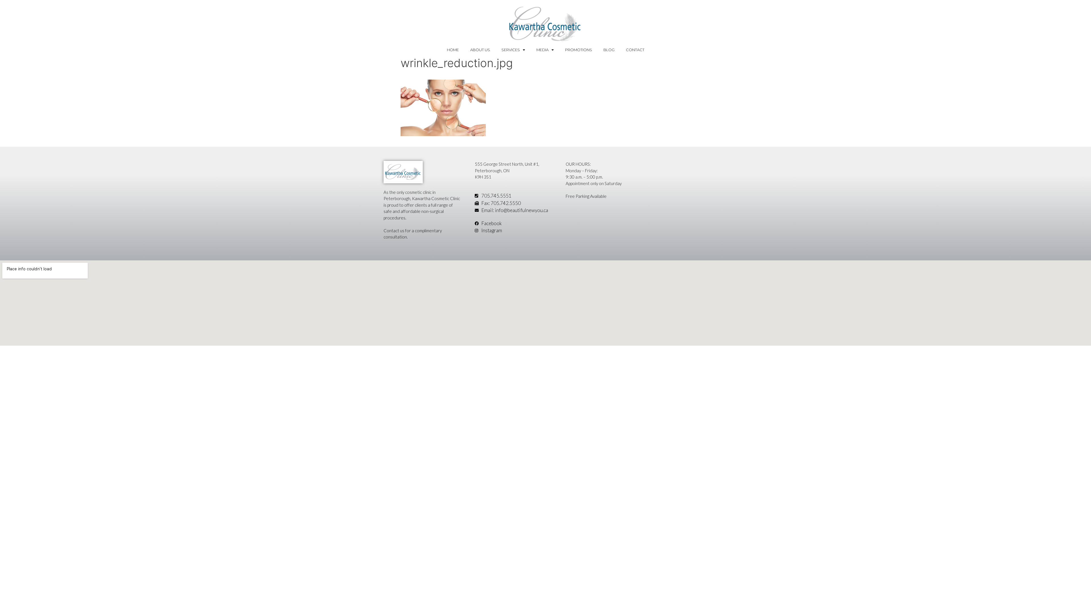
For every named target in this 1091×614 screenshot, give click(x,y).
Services (510, 49)
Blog (609, 49)
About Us (480, 49)
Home (453, 49)
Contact (635, 49)
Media (542, 49)
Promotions (578, 49)
